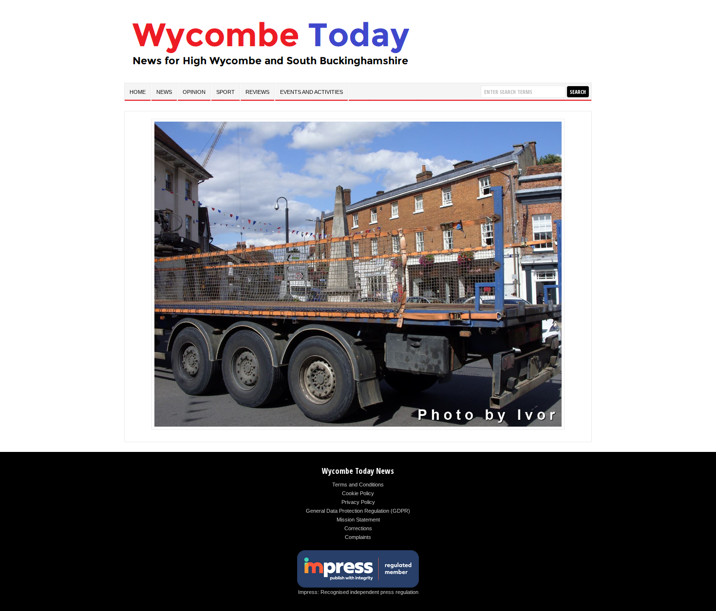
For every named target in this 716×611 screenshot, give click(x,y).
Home (138, 92)
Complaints (358, 537)
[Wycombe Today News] (270, 68)
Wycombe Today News (358, 471)
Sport (225, 92)
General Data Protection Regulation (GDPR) (358, 511)
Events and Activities (311, 92)
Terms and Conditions (358, 484)
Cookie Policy (358, 493)
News (164, 92)
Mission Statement (358, 519)
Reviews (257, 92)
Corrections (358, 528)
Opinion (194, 92)
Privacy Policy (358, 502)
